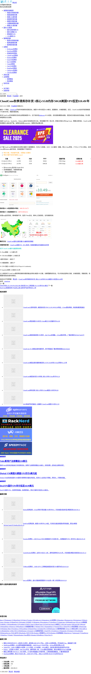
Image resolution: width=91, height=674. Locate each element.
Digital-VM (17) (40, 626)
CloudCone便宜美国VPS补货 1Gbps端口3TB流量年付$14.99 (41, 321)
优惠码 (6, 47)
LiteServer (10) (57, 631)
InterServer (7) (69, 633)
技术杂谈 (6, 83)
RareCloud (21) (40, 624)
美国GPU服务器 (12, 25)
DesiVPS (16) (68, 626)
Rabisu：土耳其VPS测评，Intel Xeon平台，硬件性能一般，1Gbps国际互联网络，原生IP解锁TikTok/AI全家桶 (37, 649)
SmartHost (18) (6, 626)
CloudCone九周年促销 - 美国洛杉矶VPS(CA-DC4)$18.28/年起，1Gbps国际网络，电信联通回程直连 (54, 307)
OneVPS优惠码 (11, 66)
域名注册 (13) (76, 629)
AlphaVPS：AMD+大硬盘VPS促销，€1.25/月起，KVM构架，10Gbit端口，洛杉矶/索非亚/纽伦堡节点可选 (36, 647)
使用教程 (10, 79)
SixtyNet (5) (49, 635)
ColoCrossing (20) (68, 624)
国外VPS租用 (8, 27)
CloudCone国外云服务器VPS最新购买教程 (20, 241)
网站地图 (17, 671)
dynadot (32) (24, 622)
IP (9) (29, 633)
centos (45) (31, 620)
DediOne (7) (5, 635)
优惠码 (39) (55, 620)
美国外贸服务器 (12, 21)
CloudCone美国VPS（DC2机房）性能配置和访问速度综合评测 (29, 245)
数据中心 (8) (44, 633)
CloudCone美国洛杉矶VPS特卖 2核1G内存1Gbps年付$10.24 (41, 376)
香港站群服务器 (12, 42)
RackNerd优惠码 (12, 51)
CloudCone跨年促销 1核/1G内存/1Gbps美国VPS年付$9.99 (40, 390)
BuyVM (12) (15, 631)
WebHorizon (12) (24, 631)
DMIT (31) (31, 622)
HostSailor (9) (24, 633)
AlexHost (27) (54, 622)
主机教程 (6, 77)
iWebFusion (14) (53, 629)
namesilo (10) (65, 631)
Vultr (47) (25, 620)
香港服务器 (7, 38)
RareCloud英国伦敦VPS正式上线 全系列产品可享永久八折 (18, 288)
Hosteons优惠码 (12, 57)
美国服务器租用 (9, 10)
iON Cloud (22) (31, 624)
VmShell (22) (23, 624)
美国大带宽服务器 (12, 12)
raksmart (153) (10, 620)
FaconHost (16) (25, 629)
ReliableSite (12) (7, 631)
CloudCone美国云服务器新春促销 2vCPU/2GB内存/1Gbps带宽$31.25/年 (45, 362)
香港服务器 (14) (62, 629)
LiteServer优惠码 (12, 70)
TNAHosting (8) (52, 633)
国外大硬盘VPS (12, 32)
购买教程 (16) (76, 626)
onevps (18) (14, 626)
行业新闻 (15, 96)
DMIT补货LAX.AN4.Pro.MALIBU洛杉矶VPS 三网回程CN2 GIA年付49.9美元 (24, 285)
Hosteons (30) (38, 622)
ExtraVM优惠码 (12, 59)
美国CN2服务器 (12, 17)
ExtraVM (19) (78, 624)
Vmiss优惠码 (11, 64)
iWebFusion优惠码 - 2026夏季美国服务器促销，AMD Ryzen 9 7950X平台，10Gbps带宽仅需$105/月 (34, 645)
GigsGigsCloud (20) (50, 624)
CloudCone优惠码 (12, 55)
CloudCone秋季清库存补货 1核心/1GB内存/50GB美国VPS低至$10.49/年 (40, 279)
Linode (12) (32, 631)
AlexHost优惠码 (12, 72)
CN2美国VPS (11, 36)
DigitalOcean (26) (73, 622)
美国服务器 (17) (31, 626)
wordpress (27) (46, 622)
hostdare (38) (62, 620)
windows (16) (17, 629)
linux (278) (3, 620)
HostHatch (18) (22, 626)
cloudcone (7, 281)
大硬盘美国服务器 (12, 23)
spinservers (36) (70, 620)
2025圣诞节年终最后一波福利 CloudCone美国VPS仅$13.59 (41, 404)
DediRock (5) (42, 635)
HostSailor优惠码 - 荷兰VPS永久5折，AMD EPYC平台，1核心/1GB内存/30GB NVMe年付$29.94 (33, 654)
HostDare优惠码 (12, 68)
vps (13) (69, 629)
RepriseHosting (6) (19, 635)
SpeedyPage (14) (34, 629)
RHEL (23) (5, 624)
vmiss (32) (9, 622)
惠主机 (15, 2)
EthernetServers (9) (7, 633)
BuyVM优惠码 (11, 62)
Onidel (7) (11, 635)
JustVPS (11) (49, 631)
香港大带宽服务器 (12, 40)
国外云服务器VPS (12, 29)
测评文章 (6, 74)
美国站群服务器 (12, 15)
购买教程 (10, 81)
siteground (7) (77, 633)
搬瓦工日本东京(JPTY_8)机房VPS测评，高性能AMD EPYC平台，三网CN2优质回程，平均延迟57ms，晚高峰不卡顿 (40, 643)
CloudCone (13, 109)
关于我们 (6, 88)
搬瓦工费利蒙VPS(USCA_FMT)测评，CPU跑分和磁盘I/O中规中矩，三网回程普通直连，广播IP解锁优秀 (36, 651)
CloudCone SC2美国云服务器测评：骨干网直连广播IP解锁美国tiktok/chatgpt (46, 349)
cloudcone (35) (79, 620)
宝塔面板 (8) (61, 633)
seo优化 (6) (28, 635)
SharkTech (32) (16, 622)
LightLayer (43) (39, 620)
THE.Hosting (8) (35, 633)
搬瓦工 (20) (59, 624)
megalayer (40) (48, 620)
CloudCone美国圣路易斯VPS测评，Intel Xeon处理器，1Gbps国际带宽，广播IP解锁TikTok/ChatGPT (53, 335)
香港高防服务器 (12, 44)
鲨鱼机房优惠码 (12, 53)
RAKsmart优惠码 (12, 49)
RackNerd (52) (18, 620)
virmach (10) (72, 631)
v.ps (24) (80, 622)
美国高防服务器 (12, 19)
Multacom (42, 115)
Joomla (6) (35, 635)
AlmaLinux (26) (63, 622)
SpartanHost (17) (50, 626)
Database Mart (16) (7, 629)
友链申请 (6, 90)
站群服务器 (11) (40, 631)
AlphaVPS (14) (43, 629)
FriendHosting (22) (14, 624)
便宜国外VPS (11, 34)
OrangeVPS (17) (59, 626)
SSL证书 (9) (16, 633)
